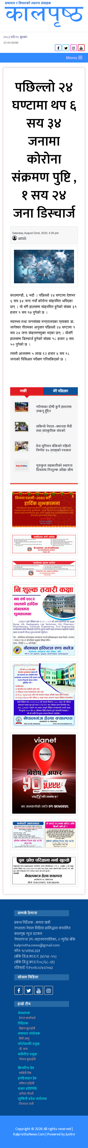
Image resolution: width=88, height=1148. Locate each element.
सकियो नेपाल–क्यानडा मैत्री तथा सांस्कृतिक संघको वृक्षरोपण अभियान (54, 430)
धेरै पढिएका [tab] (60, 391)
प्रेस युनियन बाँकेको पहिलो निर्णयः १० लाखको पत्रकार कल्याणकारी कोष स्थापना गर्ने (53, 452)
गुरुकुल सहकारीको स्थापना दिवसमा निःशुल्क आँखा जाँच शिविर (54, 470)
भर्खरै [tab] (23, 391)
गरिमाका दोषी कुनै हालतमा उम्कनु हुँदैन (54, 409)
